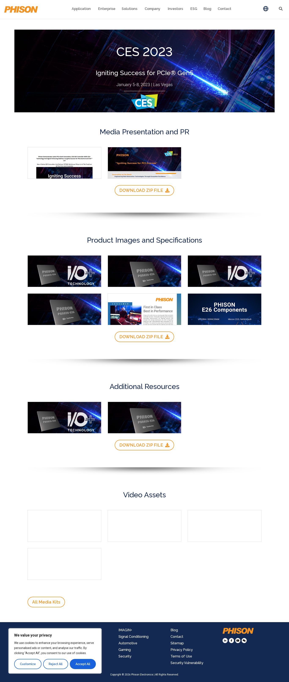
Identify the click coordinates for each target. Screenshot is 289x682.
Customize (28, 664)
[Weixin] (244, 640)
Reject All (55, 664)
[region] (55, 651)
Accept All (83, 664)
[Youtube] (237, 640)
